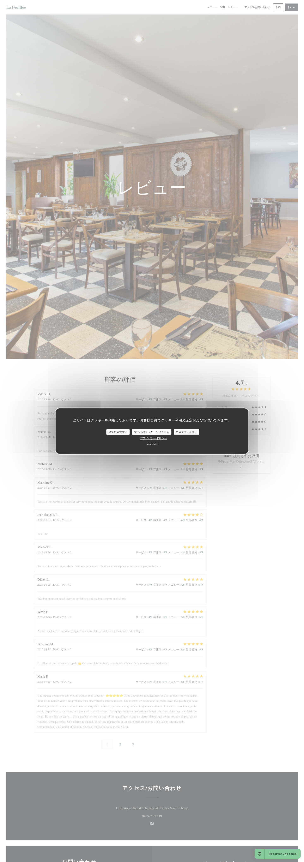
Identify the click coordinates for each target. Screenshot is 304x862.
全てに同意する (118, 432)
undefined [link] (152, 443)
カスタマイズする (186, 432)
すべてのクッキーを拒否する (151, 432)
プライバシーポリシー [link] (153, 438)
